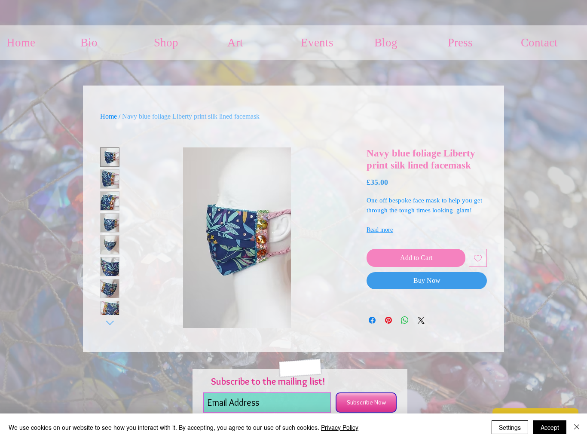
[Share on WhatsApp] (405, 320)
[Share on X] (421, 320)
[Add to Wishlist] (478, 258)
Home (108, 116)
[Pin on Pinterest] (388, 320)
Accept (550, 427)
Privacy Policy (339, 427)
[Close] (577, 427)
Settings (510, 427)
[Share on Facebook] (372, 320)
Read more (380, 230)
